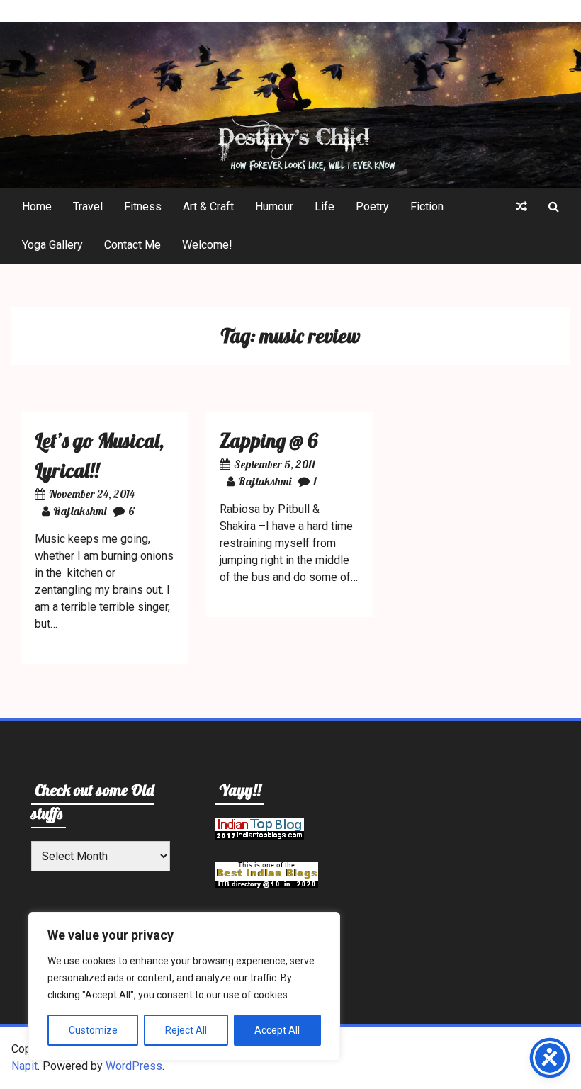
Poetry (372, 206)
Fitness (143, 206)
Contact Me (132, 245)
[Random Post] (521, 207)
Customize (93, 1030)
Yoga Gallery (52, 245)
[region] (184, 986)
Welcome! (207, 245)
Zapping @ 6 (269, 440)
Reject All (186, 1030)
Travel (88, 206)
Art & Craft (208, 206)
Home (37, 206)
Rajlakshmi (79, 511)
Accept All (277, 1030)
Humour (274, 206)
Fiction (427, 206)
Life (324, 206)
